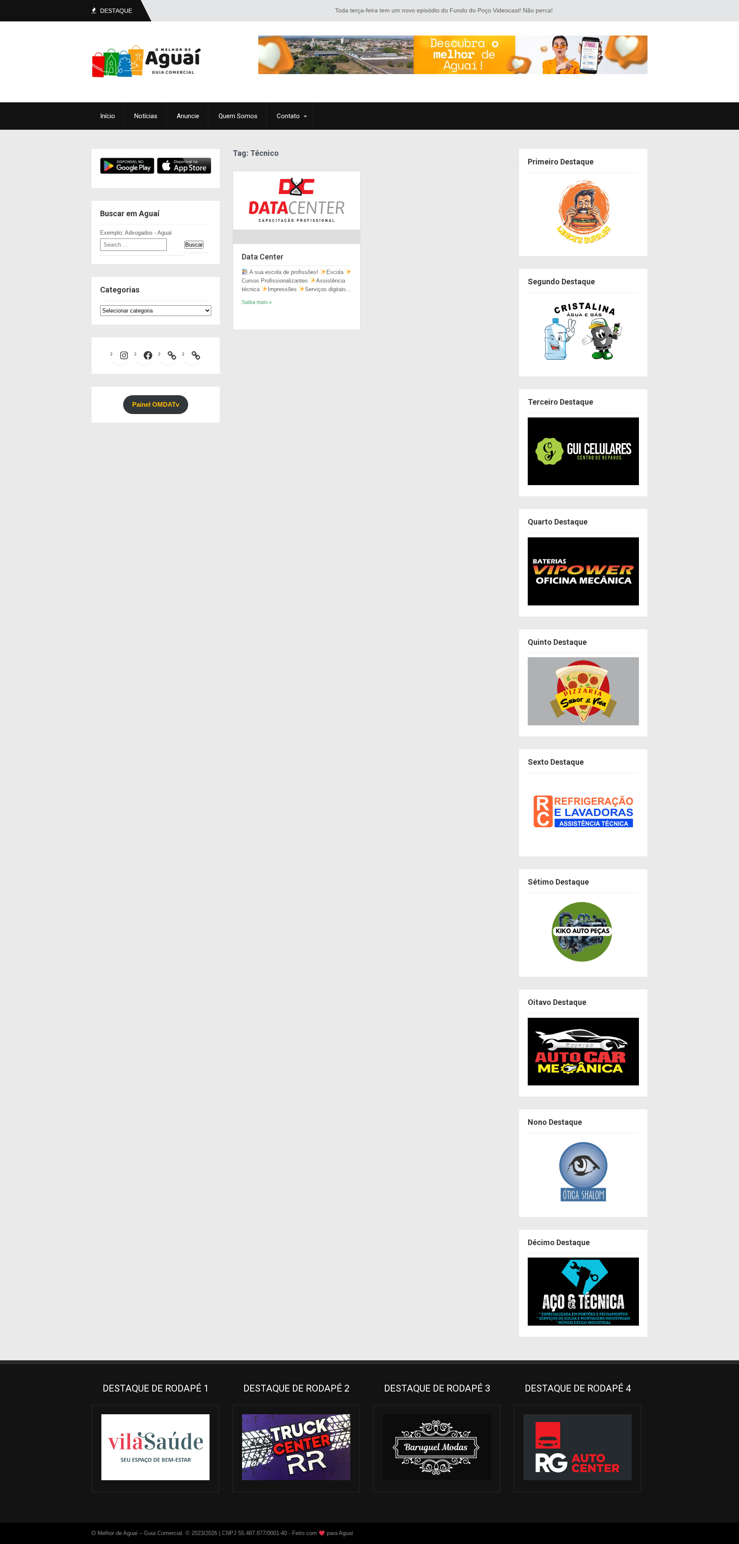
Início (107, 116)
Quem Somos (238, 116)
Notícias (145, 116)
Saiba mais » (257, 302)
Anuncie (188, 116)
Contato (288, 116)
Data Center (263, 256)
